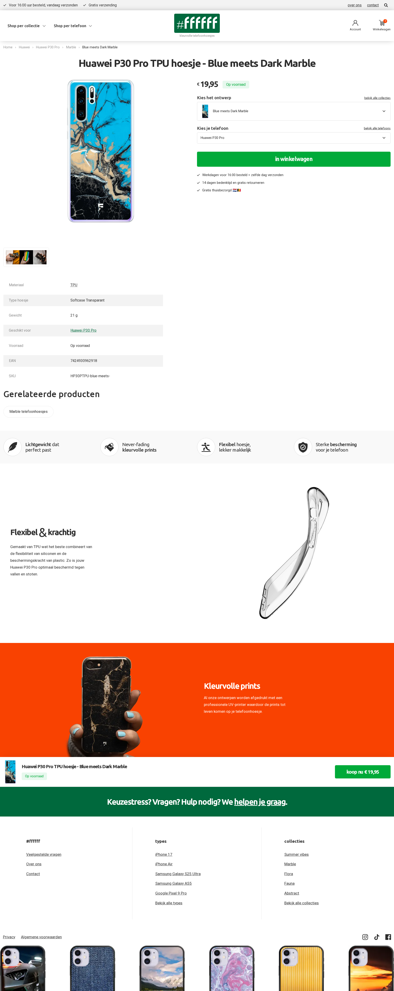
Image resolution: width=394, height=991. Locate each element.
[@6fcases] (365, 938)
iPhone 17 (163, 854)
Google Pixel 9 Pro (171, 893)
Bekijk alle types (168, 903)
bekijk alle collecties (377, 97)
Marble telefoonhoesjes (28, 411)
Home (8, 47)
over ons (355, 5)
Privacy (9, 937)
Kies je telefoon (294, 128)
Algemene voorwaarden (41, 937)
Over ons (33, 864)
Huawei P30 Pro (48, 47)
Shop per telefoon (70, 25)
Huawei (24, 47)
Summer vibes (296, 854)
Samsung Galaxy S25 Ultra (178, 873)
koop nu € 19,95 (362, 772)
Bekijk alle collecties (301, 903)
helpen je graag (259, 801)
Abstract (291, 893)
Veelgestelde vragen (43, 854)
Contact (33, 873)
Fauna (289, 883)
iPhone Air (164, 864)
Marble (71, 47)
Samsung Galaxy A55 (173, 883)
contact (373, 5)
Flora (288, 873)
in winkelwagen (294, 159)
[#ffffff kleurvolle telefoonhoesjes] (197, 23)
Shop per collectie (24, 25)
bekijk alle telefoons (377, 128)
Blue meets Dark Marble (100, 47)
